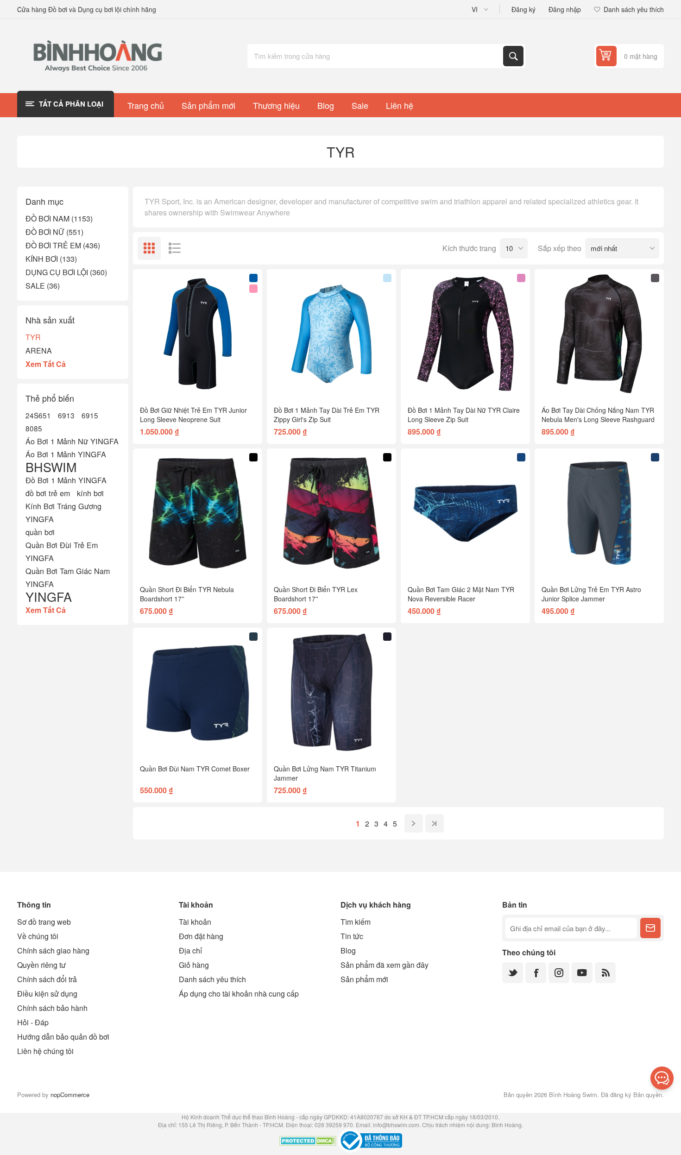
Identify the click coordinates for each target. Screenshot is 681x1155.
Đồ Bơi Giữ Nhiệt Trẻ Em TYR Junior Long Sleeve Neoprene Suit (193, 414)
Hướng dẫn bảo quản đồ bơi (63, 1036)
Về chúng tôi (37, 936)
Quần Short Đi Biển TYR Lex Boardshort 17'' (316, 594)
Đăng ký (523, 9)
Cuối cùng (434, 823)
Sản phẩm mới (364, 979)
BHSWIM (50, 467)
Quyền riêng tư (41, 964)
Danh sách (174, 248)
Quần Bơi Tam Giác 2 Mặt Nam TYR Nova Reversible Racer (461, 594)
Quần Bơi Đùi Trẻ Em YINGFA (61, 551)
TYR (33, 337)
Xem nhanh (176, 383)
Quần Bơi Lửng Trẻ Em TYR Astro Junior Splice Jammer (591, 594)
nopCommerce (69, 1094)
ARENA (38, 350)
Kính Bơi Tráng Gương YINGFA (63, 512)
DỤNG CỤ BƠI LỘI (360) (66, 272)
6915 (90, 415)
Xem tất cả (45, 364)
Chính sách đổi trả (47, 979)
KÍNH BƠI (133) (51, 258)
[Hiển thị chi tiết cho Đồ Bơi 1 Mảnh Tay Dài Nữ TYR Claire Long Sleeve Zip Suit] (465, 333)
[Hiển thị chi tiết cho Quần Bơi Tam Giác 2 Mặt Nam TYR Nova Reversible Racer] (465, 513)
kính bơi (90, 493)
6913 (66, 415)
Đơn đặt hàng (201, 936)
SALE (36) (42, 285)
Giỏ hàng (194, 964)
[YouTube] (582, 972)
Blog (348, 950)
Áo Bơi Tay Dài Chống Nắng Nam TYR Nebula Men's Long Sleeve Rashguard (598, 414)
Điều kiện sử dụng (47, 993)
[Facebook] (535, 972)
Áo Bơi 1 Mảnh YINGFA (65, 454)
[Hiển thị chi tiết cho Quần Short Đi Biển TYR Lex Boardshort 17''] (331, 513)
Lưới (149, 248)
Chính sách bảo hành (52, 1008)
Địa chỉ (190, 950)
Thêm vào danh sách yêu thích (156, 383)
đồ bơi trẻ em (47, 493)
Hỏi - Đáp (33, 1022)
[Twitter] (512, 972)
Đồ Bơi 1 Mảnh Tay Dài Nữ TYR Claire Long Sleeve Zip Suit (464, 414)
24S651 (38, 415)
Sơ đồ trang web (44, 921)
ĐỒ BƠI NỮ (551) (54, 232)
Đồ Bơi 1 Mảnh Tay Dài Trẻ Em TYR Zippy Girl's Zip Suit (326, 414)
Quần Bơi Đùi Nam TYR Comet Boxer (195, 768)
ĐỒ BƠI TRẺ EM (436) (62, 245)
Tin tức (351, 936)
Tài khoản (195, 921)
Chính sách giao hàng (53, 950)
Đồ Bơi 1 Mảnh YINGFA (66, 480)
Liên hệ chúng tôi (45, 1051)
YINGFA (48, 596)
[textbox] (376, 56)
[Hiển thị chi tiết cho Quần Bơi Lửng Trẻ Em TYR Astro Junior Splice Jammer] (599, 513)
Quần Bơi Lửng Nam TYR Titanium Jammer (325, 773)
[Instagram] (559, 972)
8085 (33, 428)
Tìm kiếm (513, 56)
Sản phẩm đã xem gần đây (384, 964)
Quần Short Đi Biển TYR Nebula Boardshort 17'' (187, 594)
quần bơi (40, 531)
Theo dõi (650, 928)
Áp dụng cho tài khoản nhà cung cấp (239, 993)
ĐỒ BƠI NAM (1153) (59, 218)
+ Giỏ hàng (217, 384)
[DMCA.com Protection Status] (307, 1142)
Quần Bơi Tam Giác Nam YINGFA (67, 577)
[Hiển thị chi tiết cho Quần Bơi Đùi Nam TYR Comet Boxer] (197, 692)
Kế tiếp (413, 823)
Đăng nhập (565, 9)
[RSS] (605, 972)
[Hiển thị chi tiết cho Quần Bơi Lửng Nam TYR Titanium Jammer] (331, 692)
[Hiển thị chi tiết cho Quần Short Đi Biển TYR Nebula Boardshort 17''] (197, 513)
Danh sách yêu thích (212, 979)
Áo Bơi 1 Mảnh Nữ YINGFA (72, 441)
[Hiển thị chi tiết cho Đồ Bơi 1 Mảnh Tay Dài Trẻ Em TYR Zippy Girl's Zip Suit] (331, 333)
